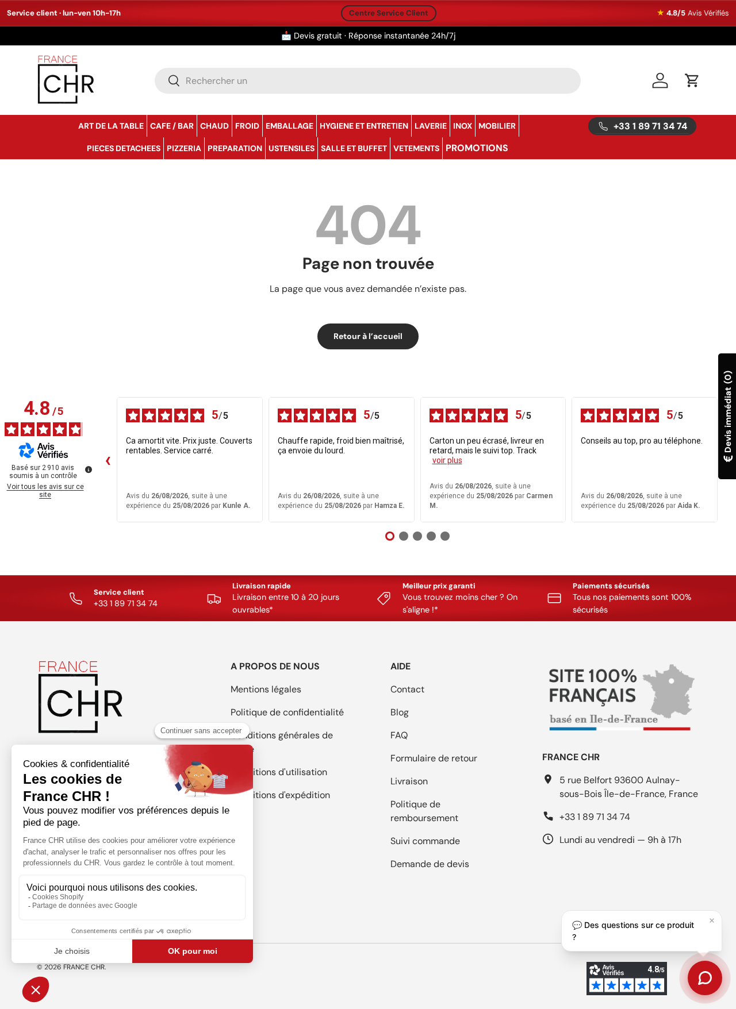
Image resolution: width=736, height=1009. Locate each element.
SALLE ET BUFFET (354, 148)
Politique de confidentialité (287, 712)
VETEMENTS (416, 148)
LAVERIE (431, 126)
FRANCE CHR (84, 967)
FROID (247, 126)
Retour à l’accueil (368, 336)
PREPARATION (235, 148)
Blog (399, 712)
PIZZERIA (184, 148)
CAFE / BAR (172, 126)
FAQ (399, 735)
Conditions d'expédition (280, 795)
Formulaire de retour (433, 758)
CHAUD (214, 126)
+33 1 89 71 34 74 (594, 817)
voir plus (447, 460)
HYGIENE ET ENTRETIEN (364, 126)
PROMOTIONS (477, 148)
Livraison (409, 781)
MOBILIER (497, 126)
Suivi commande (425, 841)
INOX (462, 126)
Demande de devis (429, 864)
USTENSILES (292, 148)
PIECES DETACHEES (123, 148)
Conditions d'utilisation (279, 772)
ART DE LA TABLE (111, 126)
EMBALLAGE (289, 126)
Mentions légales (266, 689)
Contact (407, 689)
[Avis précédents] (107, 460)
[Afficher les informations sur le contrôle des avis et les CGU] (88, 469)
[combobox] (368, 81)
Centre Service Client (388, 13)
